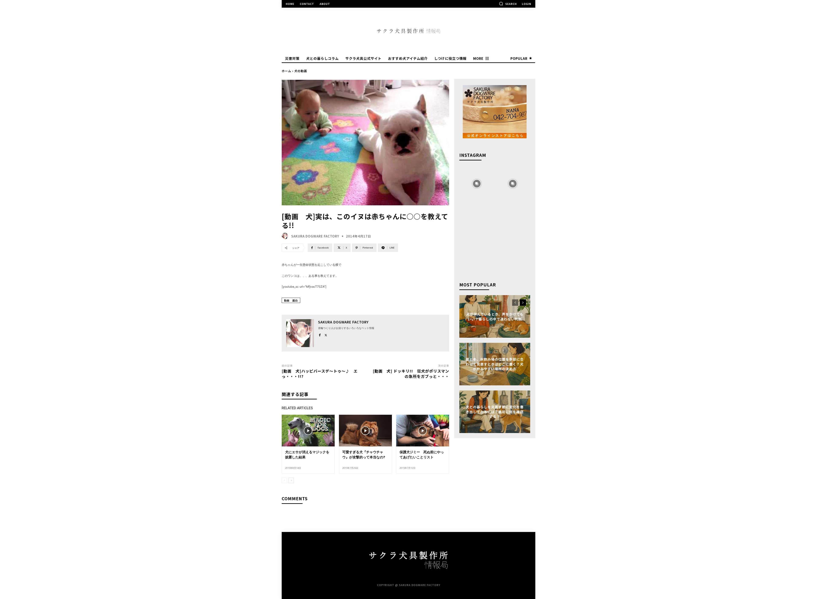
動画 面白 (291, 300)
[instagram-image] (476, 183)
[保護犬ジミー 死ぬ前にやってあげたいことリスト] (422, 430)
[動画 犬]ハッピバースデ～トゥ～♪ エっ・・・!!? (320, 373)
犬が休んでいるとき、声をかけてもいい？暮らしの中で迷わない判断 (494, 316)
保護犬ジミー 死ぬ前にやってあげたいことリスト (422, 455)
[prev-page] (284, 480)
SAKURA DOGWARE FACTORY (315, 236)
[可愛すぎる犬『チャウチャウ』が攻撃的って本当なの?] (365, 430)
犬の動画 (300, 71)
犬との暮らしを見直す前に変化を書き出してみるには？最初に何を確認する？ (495, 412)
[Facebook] (319, 334)
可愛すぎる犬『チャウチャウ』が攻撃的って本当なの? (363, 455)
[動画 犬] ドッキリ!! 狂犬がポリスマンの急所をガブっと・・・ (411, 373)
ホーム (286, 71)
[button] (508, 3)
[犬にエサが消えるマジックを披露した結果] (308, 430)
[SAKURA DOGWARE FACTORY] (286, 236)
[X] (325, 334)
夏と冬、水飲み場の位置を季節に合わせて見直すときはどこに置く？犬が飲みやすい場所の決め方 (495, 364)
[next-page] (291, 480)
